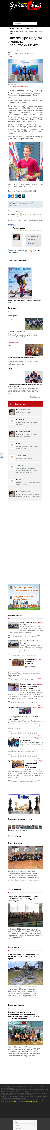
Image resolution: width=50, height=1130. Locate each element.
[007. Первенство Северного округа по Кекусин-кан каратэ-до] (25, 827)
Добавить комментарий (19, 251)
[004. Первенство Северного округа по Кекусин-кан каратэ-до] (36, 827)
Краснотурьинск (12, 315)
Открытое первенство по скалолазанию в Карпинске (22, 358)
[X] (19, 196)
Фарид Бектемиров (13, 370)
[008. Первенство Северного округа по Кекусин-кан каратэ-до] (21, 827)
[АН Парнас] (24, 597)
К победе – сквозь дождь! (16, 331)
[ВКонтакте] (9, 196)
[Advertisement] (29, 15)
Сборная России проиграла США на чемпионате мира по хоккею (25, 385)
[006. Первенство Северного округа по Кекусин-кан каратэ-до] (29, 827)
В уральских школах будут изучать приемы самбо (29, 686)
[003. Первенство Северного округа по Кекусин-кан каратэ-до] (40, 827)
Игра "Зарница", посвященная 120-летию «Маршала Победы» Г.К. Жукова (23, 956)
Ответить (12, 224)
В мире (10, 368)
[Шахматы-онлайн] (24, 804)
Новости (20, 29)
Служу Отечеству (15, 843)
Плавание (29, 29)
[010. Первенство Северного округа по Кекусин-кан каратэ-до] (13, 827)
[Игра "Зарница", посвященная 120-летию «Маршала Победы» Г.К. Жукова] (25, 973)
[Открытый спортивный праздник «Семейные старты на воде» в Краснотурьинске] (25, 915)
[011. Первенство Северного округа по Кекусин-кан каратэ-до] (9, 827)
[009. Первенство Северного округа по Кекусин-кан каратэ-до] (17, 827)
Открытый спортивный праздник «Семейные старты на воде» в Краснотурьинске (23, 898)
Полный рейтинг (35, 397)
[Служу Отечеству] (25, 857)
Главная (11, 29)
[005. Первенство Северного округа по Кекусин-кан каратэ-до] (32, 827)
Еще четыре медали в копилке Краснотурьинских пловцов (25, 31)
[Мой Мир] (16, 196)
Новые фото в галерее (16, 830)
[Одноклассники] (12, 196)
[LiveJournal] (23, 196)
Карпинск (10, 340)
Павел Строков (19, 228)
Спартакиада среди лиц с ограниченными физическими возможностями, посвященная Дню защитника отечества (23, 1015)
